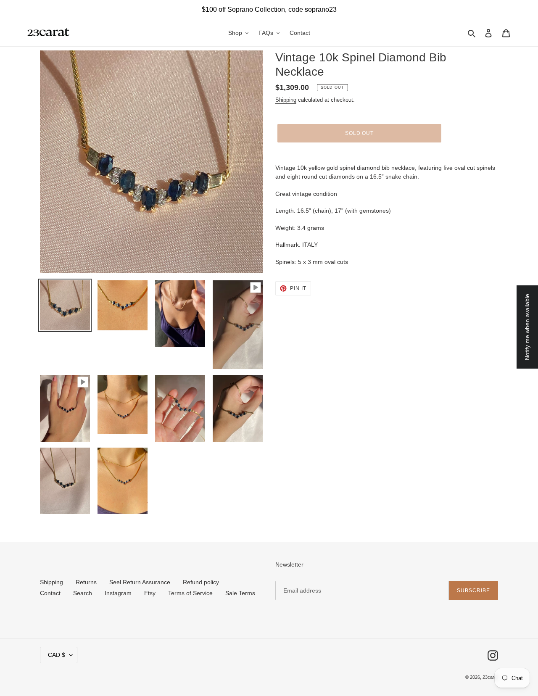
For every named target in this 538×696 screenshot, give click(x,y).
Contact (50, 593)
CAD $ (56, 654)
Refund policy (201, 582)
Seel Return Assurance (139, 582)
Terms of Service (190, 593)
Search (82, 593)
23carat (490, 677)
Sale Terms (240, 593)
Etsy (150, 593)
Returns (86, 582)
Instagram (118, 593)
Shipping (285, 100)
